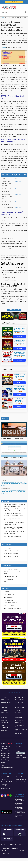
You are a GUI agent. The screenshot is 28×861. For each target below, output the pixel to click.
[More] (25, 7)
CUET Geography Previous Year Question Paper (14, 572)
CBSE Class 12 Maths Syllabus (20, 816)
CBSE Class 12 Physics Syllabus (19, 804)
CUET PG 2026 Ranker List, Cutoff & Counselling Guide (12, 519)
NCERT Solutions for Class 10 (11, 553)
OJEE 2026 (18, 712)
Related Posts (5, 418)
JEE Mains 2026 (5, 700)
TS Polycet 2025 (19, 720)
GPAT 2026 (4, 707)
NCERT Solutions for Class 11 (11, 556)
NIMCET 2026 (4, 712)
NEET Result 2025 (8, 597)
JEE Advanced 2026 (6, 702)
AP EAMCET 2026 (19, 697)
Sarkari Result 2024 (21, 779)
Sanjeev (4, 47)
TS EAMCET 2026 (19, 700)
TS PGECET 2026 (19, 707)
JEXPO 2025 (18, 733)
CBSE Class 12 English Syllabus (19, 808)
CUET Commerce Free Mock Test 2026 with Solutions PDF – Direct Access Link (14, 528)
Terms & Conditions (21, 851)
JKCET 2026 (4, 730)
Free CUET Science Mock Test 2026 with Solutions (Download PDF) (14, 532)
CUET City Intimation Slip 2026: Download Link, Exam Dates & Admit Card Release (14, 510)
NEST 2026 (4, 710)
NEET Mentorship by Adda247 (11, 569)
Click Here (18, 181)
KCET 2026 (4, 717)
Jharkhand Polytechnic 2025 (21, 730)
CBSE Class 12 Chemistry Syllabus (20, 812)
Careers (20, 752)
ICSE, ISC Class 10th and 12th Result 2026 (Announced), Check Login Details (14, 505)
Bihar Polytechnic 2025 (19, 726)
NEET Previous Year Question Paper (12, 608)
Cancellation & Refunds (8, 851)
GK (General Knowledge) (4, 785)
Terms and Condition (21, 782)
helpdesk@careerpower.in (7, 767)
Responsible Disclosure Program (21, 756)
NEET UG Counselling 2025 (10, 605)
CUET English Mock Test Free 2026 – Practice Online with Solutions (13, 537)
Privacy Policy (5, 853)
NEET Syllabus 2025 (9, 594)
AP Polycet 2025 (19, 717)
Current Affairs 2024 (6, 782)
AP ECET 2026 (19, 702)
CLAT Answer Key (8, 581)
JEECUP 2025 (18, 722)
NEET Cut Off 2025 (8, 600)
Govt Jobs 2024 (5, 779)
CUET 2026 (4, 705)
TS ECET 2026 (18, 705)
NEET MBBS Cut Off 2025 (10, 602)
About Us (18, 746)
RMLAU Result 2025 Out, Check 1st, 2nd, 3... (12, 477)
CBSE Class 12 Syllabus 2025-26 (19, 800)
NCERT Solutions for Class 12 (11, 559)
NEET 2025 (6, 592)
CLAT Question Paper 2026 (10, 576)
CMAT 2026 (4, 725)
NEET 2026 (4, 697)
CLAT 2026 (4, 720)
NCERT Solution (8, 548)
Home (2, 17)
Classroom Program (21, 776)
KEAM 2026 (18, 710)
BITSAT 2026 (4, 722)
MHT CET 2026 (5, 728)
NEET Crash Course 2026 (14, 310)
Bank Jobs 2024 (5, 776)
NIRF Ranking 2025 (8, 579)
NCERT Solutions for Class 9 (11, 550)
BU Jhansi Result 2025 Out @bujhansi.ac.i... (12, 438)
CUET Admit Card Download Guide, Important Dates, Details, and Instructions (14, 514)
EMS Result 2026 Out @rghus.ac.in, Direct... (12, 457)
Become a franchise (21, 749)
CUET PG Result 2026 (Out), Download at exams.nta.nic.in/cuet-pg (14, 523)
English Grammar (5, 788)
